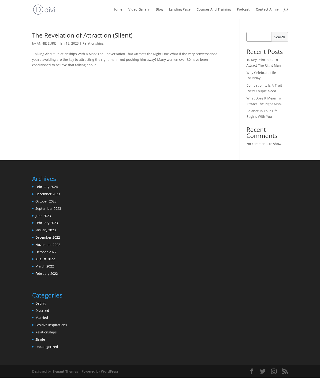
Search (279, 37)
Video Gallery (139, 9)
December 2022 (47, 237)
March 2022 (44, 266)
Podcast (243, 9)
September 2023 (48, 208)
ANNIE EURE (46, 43)
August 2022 (45, 259)
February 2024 (46, 186)
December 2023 (47, 194)
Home (117, 9)
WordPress (110, 371)
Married (41, 317)
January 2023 (45, 230)
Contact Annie (267, 9)
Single (40, 339)
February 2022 (46, 273)
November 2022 (47, 244)
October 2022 (45, 252)
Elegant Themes (65, 371)
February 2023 (46, 223)
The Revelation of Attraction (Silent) (82, 35)
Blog (159, 9)
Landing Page (179, 9)
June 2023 (43, 216)
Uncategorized (46, 346)
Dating (40, 303)
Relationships (93, 43)
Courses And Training (214, 9)
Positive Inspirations (51, 325)
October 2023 (45, 201)
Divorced (42, 310)
